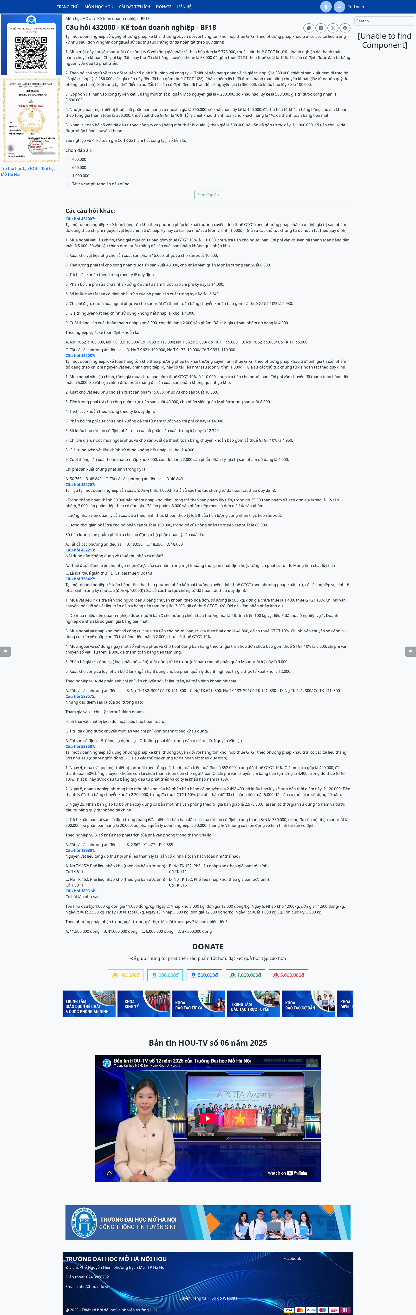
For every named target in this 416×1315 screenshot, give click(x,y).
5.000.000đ (288, 975)
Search (362, 21)
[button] (326, 7)
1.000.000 (80, 175)
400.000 (79, 159)
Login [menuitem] (356, 6)
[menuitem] (68, 7)
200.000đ (165, 975)
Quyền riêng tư (192, 1298)
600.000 (79, 167)
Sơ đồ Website (225, 1298)
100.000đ (125, 975)
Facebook (292, 1258)
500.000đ (204, 975)
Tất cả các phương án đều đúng (101, 184)
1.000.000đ (245, 975)
